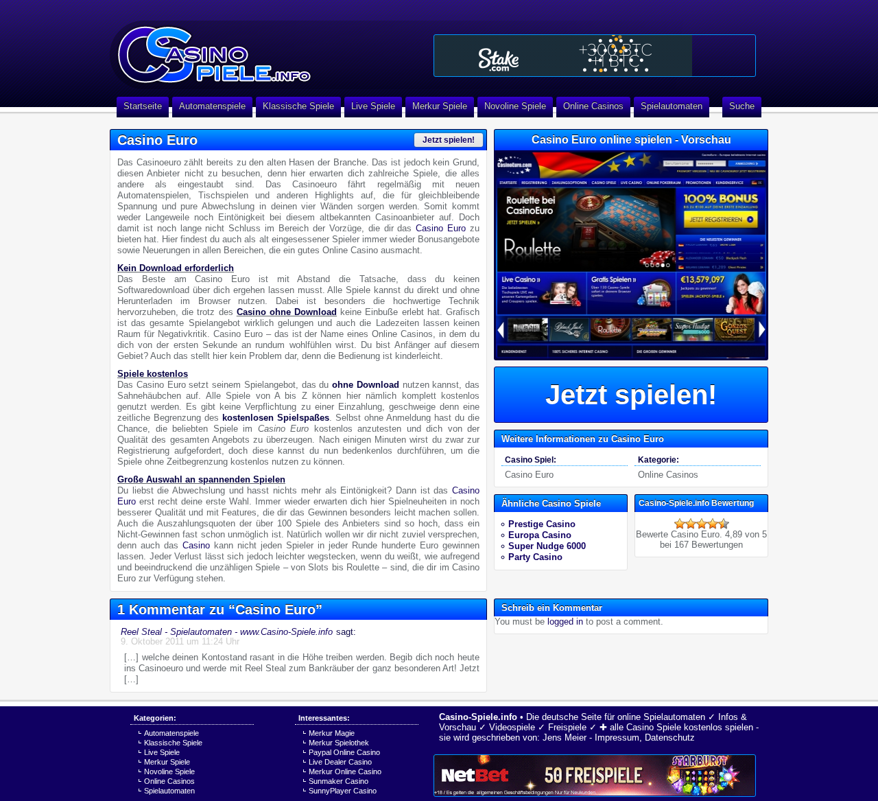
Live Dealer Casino (340, 762)
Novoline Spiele (515, 106)
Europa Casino (539, 535)
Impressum (617, 737)
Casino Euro (441, 228)
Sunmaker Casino (338, 781)
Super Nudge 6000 (547, 546)
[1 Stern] (679, 523)
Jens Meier (564, 737)
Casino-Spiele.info (478, 717)
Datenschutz (670, 737)
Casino (196, 545)
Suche (742, 106)
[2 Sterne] (690, 523)
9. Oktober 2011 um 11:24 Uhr (180, 641)
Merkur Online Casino (345, 771)
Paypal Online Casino (344, 752)
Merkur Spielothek (339, 743)
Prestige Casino (542, 524)
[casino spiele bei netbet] (595, 775)
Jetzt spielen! (449, 140)
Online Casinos (593, 106)
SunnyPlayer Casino (343, 791)
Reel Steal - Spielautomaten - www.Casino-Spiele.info (227, 632)
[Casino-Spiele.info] (267, 48)
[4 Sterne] (712, 523)
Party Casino (535, 557)
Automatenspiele (212, 106)
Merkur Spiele (439, 106)
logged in (565, 621)
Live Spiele (373, 106)
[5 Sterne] (723, 523)
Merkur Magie (332, 733)
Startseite (142, 106)
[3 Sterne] (701, 523)
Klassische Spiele (298, 106)
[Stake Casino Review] (595, 55)
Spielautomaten (671, 106)
